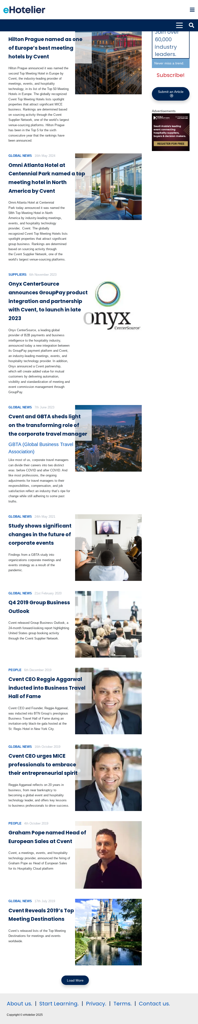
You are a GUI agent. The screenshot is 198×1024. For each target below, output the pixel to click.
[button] (192, 9)
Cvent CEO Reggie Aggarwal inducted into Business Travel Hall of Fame (46, 688)
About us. (19, 1003)
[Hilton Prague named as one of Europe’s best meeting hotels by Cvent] (108, 61)
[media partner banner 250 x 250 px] (171, 150)
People (14, 670)
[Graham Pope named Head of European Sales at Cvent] (108, 855)
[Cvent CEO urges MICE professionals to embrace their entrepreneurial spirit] (108, 777)
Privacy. (96, 1003)
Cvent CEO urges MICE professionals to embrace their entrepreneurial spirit (43, 764)
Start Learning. (58, 1003)
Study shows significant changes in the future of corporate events (39, 534)
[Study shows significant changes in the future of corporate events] (108, 547)
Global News (20, 156)
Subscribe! (171, 75)
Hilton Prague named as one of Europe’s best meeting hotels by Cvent (45, 48)
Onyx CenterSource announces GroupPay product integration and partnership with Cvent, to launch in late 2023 (48, 301)
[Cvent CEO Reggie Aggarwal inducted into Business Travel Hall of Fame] (108, 701)
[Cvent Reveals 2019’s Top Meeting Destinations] (108, 932)
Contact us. (154, 1003)
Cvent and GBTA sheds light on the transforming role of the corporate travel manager (47, 425)
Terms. (122, 1003)
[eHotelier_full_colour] (24, 9)
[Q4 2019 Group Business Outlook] (108, 624)
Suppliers (17, 274)
